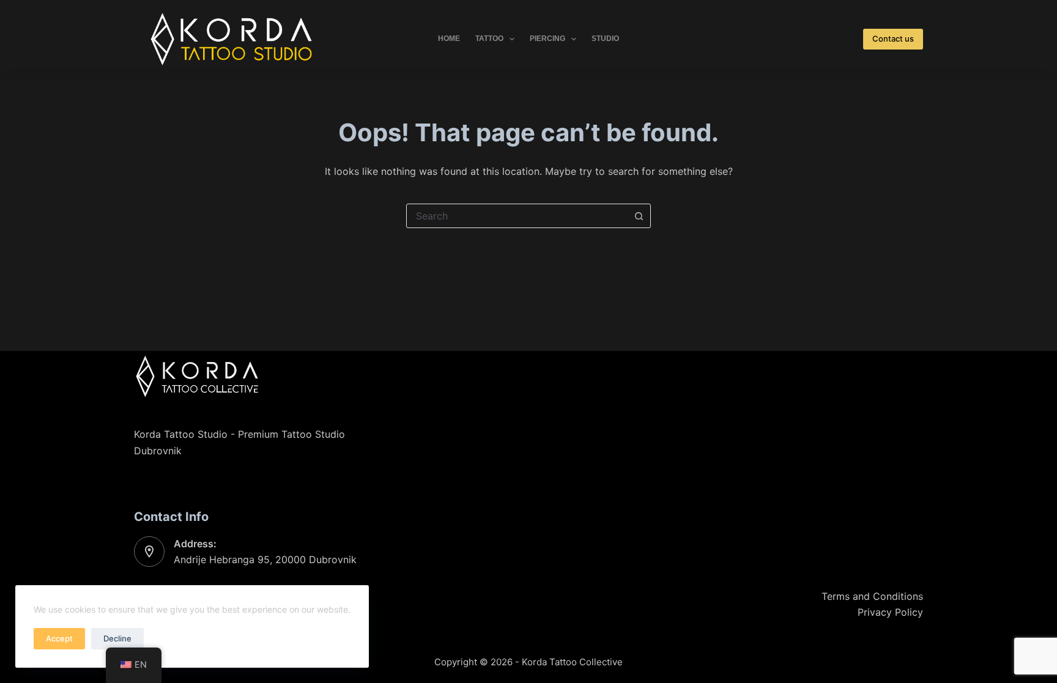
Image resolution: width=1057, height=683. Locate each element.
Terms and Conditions (872, 596)
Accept (59, 638)
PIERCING (547, 38)
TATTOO (489, 38)
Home (449, 38)
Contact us (893, 38)
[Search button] (638, 215)
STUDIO (605, 38)
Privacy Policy (890, 612)
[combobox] (517, 216)
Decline (117, 638)
